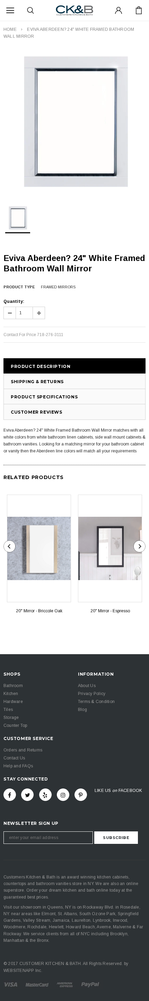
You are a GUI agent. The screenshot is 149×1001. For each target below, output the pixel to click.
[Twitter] (27, 794)
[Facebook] (9, 794)
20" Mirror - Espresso (110, 610)
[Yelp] (45, 794)
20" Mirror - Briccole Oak (39, 610)
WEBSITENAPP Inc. (22, 970)
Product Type (19, 287)
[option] (74, 122)
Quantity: (13, 301)
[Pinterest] (80, 794)
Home (10, 29)
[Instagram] (63, 794)
